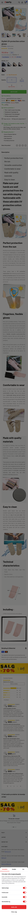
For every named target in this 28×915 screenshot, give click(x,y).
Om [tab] (23, 869)
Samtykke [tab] (4, 869)
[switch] (24, 888)
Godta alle (14, 907)
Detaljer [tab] (14, 869)
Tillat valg (14, 912)
